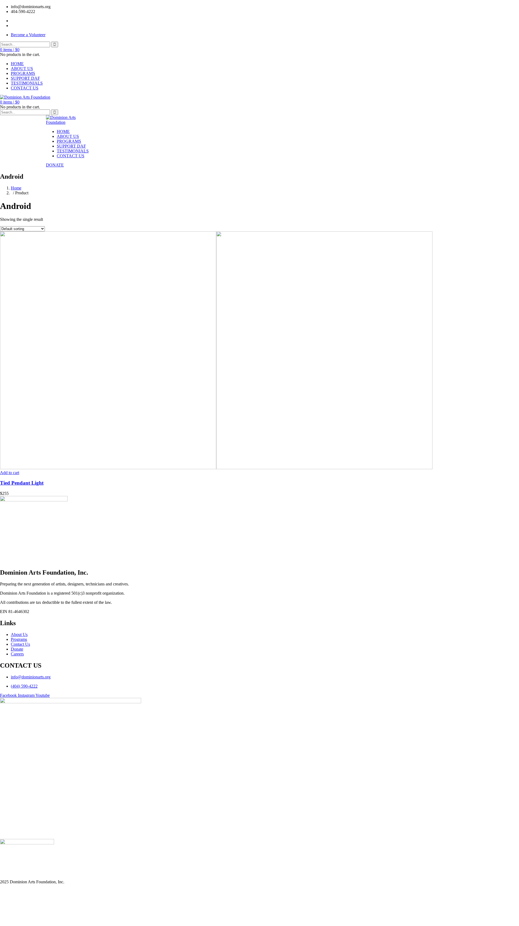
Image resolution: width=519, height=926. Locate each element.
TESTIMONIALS (27, 83)
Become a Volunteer (28, 34)
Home (16, 188)
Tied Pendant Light (22, 483)
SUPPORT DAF (25, 78)
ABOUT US (22, 68)
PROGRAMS (23, 73)
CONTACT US (24, 88)
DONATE (55, 165)
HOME (17, 63)
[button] (9, 49)
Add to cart (9, 472)
